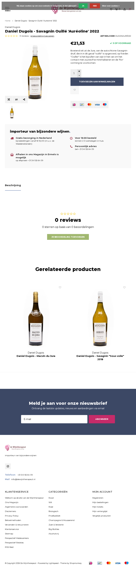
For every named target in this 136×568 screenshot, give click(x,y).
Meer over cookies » (110, 6)
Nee (95, 6)
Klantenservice (12, 529)
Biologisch (53, 511)
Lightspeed (54, 563)
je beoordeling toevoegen (42, 36)
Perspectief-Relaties (14, 542)
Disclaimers (10, 511)
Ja (83, 6)
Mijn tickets (97, 507)
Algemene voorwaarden (16, 507)
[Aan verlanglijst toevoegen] (74, 90)
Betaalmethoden (13, 520)
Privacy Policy (12, 515)
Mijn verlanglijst (99, 511)
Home (7, 21)
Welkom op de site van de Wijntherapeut (24, 498)
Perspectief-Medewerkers (17, 538)
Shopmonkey (76, 563)
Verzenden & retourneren (17, 524)
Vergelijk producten (101, 515)
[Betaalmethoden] (74, 104)
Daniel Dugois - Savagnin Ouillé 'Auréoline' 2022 (36, 21)
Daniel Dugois (12, 27)
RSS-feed (9, 547)
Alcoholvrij (54, 533)
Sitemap (9, 533)
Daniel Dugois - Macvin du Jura (36, 356)
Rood (51, 498)
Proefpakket (54, 515)
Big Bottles (54, 529)
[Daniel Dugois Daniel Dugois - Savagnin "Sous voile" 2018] (100, 318)
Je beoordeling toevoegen (68, 237)
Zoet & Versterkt (56, 524)
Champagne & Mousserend (61, 520)
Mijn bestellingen (100, 502)
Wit (50, 502)
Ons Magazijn (11, 502)
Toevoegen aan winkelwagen (97, 81)
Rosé (51, 507)
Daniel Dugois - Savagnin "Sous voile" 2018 (100, 358)
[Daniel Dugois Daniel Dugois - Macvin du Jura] (35, 318)
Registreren (97, 498)
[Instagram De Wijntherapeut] (8, 466)
